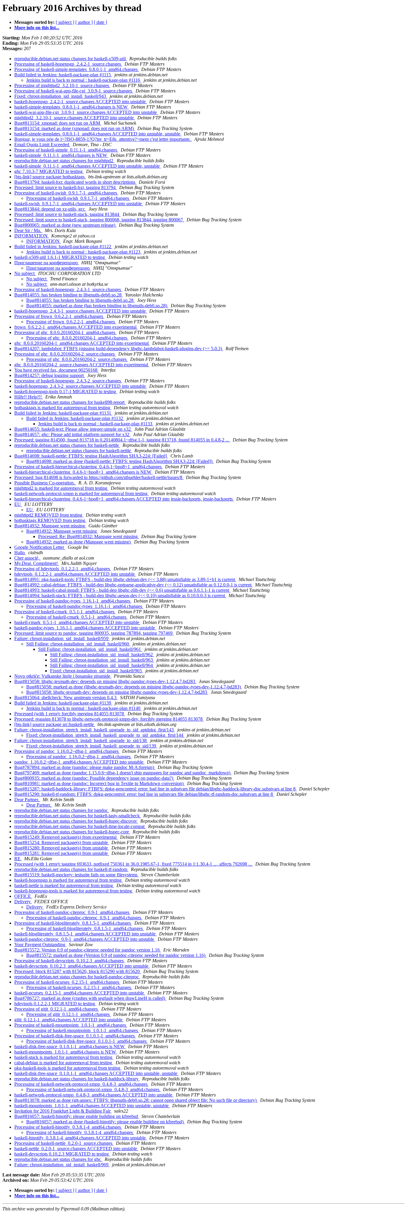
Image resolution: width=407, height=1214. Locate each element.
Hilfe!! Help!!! (28, 396)
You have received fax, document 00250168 (56, 370)
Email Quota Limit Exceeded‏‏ (42, 144)
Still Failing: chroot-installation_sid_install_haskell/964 (102, 665)
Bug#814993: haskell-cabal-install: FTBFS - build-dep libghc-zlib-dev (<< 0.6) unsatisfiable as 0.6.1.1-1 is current (122, 590)
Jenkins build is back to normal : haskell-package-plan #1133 (95, 423)
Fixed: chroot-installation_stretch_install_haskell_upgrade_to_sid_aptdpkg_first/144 (105, 735)
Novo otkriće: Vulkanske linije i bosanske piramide (62, 676)
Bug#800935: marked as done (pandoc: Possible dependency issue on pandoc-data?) (94, 778)
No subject (25, 273)
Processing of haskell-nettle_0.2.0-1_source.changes (64, 1143)
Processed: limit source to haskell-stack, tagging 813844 (67, 214)
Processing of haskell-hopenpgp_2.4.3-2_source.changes (68, 380)
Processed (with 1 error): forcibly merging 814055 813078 (69, 713)
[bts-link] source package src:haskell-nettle (54, 724)
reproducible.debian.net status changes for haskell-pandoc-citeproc (77, 976)
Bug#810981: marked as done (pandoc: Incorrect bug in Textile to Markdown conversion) (99, 783)
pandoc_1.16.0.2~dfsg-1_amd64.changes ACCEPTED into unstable (79, 761)
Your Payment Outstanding (40, 944)
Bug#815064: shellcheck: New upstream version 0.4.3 (66, 697)
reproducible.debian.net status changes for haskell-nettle (67, 445)
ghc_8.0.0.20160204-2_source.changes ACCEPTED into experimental (81, 364)
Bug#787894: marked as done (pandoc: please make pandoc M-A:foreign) (84, 767)
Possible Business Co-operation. (45, 482)
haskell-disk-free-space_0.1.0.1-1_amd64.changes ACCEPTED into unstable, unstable (96, 1073)
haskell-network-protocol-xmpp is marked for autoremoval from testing (81, 493)
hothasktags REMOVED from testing (50, 520)
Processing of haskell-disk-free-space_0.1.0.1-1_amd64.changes (75, 1035)
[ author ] (84, 22)
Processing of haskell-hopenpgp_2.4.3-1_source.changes (68, 289)
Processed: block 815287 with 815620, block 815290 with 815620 (77, 971)
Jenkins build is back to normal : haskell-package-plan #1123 (84, 251)
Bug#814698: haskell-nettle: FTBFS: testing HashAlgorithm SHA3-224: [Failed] (91, 455)
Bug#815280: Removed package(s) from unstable (61, 847)
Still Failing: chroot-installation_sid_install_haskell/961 (90, 649)
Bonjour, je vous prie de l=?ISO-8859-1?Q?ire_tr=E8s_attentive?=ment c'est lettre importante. (103, 139)
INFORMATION (31, 235)
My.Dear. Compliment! (36, 563)
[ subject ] (65, 22)
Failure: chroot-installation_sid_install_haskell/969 (62, 1164)
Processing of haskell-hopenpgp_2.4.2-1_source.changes (68, 64)
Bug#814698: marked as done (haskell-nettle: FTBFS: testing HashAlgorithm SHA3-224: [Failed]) (120, 461)
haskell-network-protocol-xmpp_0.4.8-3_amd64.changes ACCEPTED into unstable (93, 1094)
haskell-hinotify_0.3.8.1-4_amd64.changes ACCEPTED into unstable (80, 1137)
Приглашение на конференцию (46, 262)
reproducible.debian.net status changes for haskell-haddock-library (77, 1078)
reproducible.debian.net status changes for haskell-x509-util (70, 58)
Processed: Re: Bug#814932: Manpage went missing (88, 536)
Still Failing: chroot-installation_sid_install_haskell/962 (102, 654)
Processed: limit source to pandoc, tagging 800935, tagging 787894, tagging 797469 (94, 633)
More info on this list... (36, 27)
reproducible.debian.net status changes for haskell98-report (70, 402)
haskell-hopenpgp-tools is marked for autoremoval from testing (73, 890)
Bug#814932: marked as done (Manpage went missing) (79, 541)
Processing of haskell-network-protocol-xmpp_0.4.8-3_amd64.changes (81, 1084)
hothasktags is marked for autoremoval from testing (62, 407)
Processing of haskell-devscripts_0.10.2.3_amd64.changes (69, 960)
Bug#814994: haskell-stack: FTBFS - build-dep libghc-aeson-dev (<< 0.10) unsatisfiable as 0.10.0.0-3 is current (120, 595)
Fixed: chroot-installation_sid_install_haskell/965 (96, 670)
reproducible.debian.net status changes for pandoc (61, 810)
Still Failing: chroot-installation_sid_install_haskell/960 (78, 643)
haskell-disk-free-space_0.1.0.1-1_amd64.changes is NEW (70, 1046)
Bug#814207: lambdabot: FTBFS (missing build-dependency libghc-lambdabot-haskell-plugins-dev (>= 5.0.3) (118, 348)
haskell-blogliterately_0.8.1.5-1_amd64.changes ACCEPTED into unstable (85, 933)
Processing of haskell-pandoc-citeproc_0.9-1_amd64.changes (72, 912)
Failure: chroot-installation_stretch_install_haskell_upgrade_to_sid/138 (81, 740)
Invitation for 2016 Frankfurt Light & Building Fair (63, 1110)
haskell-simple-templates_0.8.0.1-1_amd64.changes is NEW (71, 106)
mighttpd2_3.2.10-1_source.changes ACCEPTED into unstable (74, 117)
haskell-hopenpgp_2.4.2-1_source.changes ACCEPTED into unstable (80, 101)
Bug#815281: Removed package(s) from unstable (61, 853)
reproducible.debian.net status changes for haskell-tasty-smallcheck (77, 815)
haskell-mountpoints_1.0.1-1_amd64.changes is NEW (65, 1051)
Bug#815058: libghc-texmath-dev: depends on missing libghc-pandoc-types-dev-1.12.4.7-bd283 (105, 681)
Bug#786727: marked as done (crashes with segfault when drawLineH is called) (90, 998)
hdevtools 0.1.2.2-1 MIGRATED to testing (55, 1003)
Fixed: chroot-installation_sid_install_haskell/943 (60, 96)
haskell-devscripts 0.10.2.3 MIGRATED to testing (62, 1153)
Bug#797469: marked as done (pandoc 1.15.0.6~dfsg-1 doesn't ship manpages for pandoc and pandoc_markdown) (123, 772)
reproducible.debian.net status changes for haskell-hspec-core (72, 831)
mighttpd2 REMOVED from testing (48, 515)
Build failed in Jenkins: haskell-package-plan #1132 (75, 418)
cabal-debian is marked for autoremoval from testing (63, 1062)
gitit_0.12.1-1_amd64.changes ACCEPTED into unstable (69, 1019)
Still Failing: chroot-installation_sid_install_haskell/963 (102, 659)
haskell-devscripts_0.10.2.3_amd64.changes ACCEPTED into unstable (82, 966)
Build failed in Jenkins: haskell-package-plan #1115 (63, 74)
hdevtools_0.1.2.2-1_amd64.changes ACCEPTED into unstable (75, 574)
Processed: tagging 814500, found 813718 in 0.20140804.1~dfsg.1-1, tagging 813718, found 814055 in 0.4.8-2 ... (122, 439)
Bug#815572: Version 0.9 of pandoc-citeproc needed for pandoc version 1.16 (87, 949)
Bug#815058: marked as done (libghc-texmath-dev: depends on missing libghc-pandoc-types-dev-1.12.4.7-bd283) (134, 686)
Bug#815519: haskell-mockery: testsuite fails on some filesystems (76, 874)
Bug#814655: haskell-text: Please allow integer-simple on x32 (73, 429)
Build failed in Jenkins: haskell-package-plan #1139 (63, 702)
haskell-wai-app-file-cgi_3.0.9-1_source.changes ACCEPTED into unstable (86, 112)
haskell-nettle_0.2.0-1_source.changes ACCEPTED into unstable (76, 1148)
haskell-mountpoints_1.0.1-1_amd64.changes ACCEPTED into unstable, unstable (92, 1105)
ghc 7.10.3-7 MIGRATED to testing (49, 171)
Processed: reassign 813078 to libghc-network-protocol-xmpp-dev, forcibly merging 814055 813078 (109, 719)
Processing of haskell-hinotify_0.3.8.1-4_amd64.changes (68, 1127)
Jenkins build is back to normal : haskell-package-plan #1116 (83, 80)
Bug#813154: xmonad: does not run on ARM (57, 123)
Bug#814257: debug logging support (49, 375)
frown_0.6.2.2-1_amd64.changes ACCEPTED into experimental (76, 327)
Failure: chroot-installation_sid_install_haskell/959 (62, 638)
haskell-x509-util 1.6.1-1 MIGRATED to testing (60, 257)
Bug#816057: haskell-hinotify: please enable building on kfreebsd (76, 1116)
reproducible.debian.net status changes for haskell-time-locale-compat (80, 826)
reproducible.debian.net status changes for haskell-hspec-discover (76, 821)
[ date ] (100, 22)
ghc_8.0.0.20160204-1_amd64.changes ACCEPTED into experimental (82, 343)
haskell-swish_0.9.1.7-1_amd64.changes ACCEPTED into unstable (78, 203)
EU (18, 504)
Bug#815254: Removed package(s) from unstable (61, 842)
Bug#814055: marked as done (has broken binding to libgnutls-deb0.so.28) (97, 305)
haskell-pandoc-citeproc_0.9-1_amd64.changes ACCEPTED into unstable (84, 939)
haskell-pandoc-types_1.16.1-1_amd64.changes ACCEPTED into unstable (85, 627)
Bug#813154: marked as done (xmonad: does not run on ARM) (74, 128)
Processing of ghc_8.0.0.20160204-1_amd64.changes (65, 332)
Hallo (20, 552)
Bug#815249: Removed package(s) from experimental (66, 837)
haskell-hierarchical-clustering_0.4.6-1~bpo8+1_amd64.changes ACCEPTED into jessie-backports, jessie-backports (124, 498)
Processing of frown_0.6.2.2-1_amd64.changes (59, 316)
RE (18, 858)
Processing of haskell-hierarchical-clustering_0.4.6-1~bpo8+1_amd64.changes (88, 466)
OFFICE (23, 896)
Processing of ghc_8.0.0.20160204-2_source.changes (65, 353)
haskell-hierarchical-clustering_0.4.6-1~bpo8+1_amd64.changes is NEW (83, 472)
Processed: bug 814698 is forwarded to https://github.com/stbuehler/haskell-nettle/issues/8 (99, 477)
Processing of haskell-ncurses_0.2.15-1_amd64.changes (67, 982)
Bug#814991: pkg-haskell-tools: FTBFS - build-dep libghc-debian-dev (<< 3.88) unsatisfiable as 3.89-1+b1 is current (125, 579)
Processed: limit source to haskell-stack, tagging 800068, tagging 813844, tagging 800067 (99, 219)
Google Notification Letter (39, 547)
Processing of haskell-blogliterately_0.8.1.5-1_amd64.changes (73, 923)
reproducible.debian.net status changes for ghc (58, 1159)
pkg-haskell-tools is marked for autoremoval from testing (68, 1068)
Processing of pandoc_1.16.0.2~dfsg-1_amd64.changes (67, 751)
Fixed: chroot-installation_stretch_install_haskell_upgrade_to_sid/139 (91, 745)
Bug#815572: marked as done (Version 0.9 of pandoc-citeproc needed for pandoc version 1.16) (116, 955)
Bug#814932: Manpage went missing (50, 525)
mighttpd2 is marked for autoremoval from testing (61, 488)
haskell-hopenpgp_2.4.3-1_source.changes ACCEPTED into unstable (80, 310)
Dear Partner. (27, 799)
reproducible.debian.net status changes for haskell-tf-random (71, 869)
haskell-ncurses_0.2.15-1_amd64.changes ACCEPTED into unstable (79, 992)
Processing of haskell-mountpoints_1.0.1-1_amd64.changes (70, 1025)
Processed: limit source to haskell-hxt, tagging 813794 (65, 187)
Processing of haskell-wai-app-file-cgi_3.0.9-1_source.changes (73, 90)
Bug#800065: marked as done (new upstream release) (65, 225)
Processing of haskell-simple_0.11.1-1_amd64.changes (66, 149)
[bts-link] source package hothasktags (50, 176)
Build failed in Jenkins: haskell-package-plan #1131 (63, 413)
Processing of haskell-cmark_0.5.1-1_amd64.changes (65, 611)
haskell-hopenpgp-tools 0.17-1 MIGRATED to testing (65, 391)
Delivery (23, 901)
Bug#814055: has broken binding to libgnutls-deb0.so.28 (68, 294)
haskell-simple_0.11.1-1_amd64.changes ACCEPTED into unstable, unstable (87, 166)
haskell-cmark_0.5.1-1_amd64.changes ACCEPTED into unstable (77, 622)
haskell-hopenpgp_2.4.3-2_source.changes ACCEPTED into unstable (80, 386)
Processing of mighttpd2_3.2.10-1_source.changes (62, 85)
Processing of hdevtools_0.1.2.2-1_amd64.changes (62, 568)
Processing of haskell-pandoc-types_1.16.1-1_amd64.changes (72, 600)
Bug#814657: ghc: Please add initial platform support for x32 (72, 434)
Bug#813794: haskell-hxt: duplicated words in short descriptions (75, 182)
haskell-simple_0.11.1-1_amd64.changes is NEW (61, 155)
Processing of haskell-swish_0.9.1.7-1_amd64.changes (66, 192)
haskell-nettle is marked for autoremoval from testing (64, 885)
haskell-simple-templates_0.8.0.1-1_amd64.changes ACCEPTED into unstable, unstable (97, 133)
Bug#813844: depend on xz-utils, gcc (50, 208)
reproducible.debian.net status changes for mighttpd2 (64, 160)
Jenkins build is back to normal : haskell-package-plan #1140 (84, 708)
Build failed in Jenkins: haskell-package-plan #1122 (63, 246)
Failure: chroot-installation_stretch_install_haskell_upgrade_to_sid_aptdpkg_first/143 (94, 729)
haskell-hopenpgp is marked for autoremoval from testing (68, 880)
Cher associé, (27, 557)
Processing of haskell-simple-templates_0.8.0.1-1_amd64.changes (76, 69)
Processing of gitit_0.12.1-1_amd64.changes (56, 1008)
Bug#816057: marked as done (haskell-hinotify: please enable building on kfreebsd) (105, 1121)
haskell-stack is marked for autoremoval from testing (64, 1057)
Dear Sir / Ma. (28, 230)
